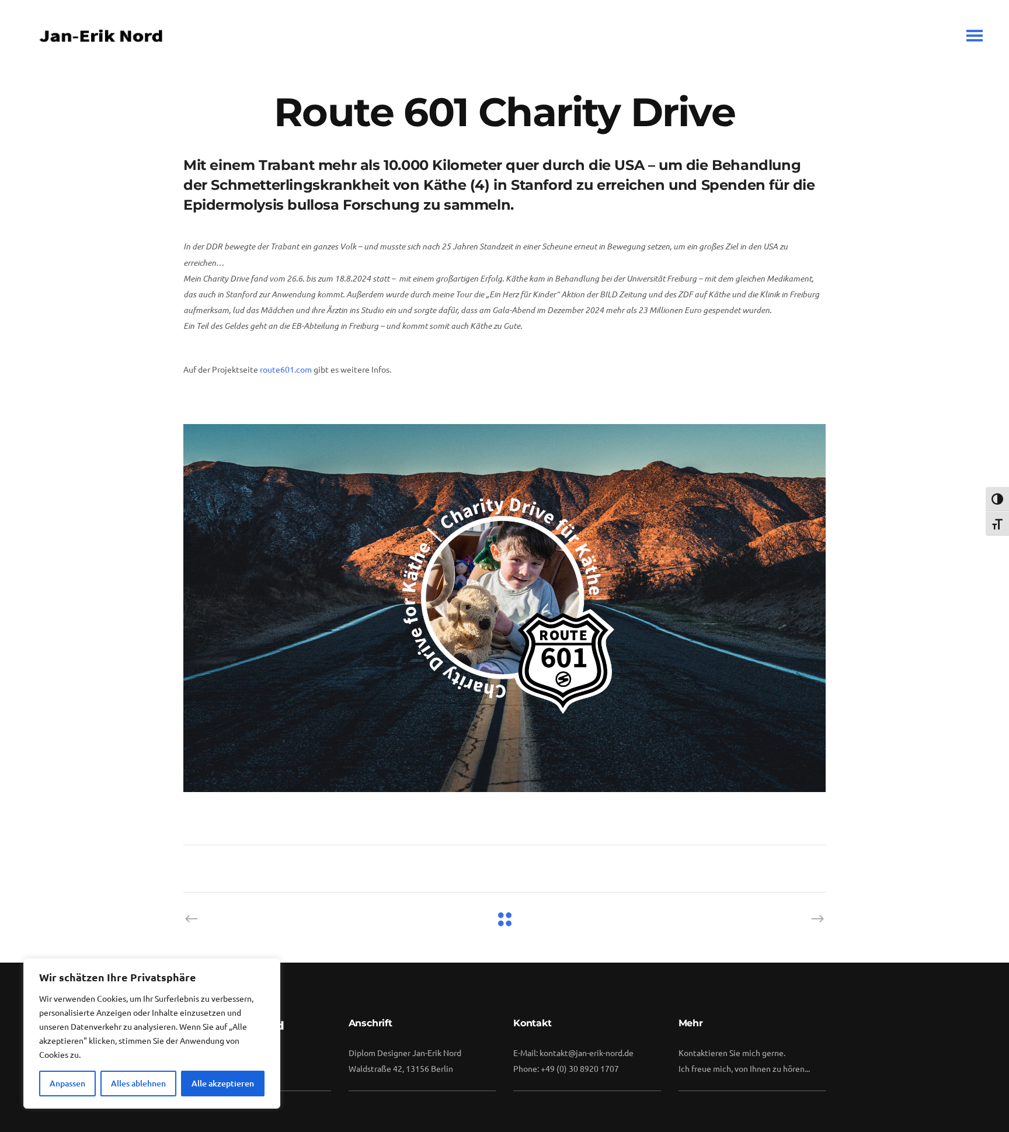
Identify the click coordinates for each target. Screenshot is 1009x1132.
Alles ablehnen (138, 1083)
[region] (151, 1033)
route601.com (286, 369)
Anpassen (67, 1083)
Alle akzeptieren (223, 1083)
